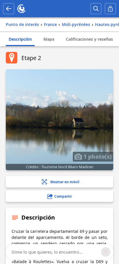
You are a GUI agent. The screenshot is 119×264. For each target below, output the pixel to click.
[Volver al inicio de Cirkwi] (21, 8)
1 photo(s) (97, 156)
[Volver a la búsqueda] (8, 8)
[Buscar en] (96, 8)
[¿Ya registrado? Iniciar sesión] (110, 8)
